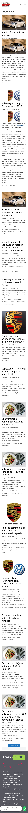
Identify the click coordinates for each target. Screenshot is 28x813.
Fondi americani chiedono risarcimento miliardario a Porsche (13, 339)
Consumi (6, 635)
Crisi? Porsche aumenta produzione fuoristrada (12, 422)
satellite (4, 234)
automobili (7, 231)
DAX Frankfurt (8, 299)
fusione (9, 443)
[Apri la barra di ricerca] (21, 4)
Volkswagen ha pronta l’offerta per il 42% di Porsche (13, 472)
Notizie (19, 229)
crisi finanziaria (8, 637)
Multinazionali (8, 183)
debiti (15, 550)
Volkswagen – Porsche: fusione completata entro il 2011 (14, 371)
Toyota (19, 443)
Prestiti (18, 736)
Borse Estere (7, 80)
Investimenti (10, 266)
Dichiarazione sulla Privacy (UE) (12, 764)
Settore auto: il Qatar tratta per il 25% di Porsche (12, 666)
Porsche (6, 83)
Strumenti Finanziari (18, 547)
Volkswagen (12, 83)
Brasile (6, 229)
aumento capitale (9, 550)
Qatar (3, 552)
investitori (4, 639)
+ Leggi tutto (14, 745)
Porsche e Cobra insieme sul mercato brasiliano (12, 212)
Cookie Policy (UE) (8, 767)
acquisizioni (7, 301)
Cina (5, 266)
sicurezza (10, 234)
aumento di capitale (17, 301)
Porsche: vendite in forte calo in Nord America (12, 618)
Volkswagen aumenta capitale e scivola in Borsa (13, 282)
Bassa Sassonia (8, 607)
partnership (13, 231)
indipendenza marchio (10, 393)
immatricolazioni (18, 637)
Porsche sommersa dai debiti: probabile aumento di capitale (14, 530)
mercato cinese (11, 269)
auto (5, 269)
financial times (20, 685)
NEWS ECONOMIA (18, 604)
